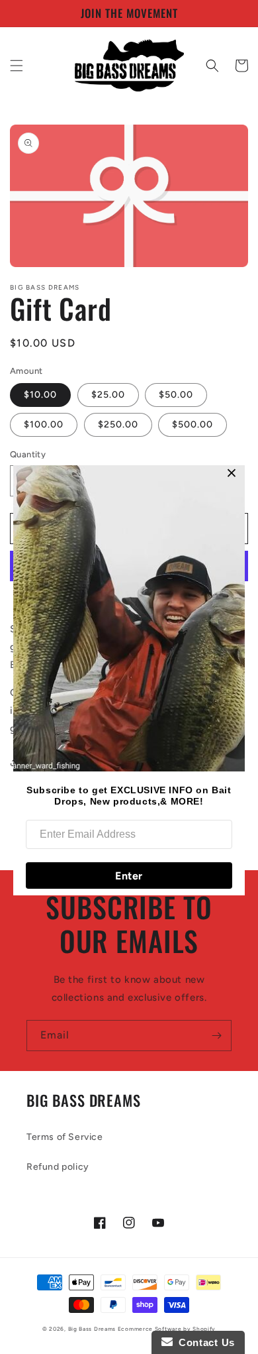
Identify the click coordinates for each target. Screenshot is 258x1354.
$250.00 (118, 424)
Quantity (28, 454)
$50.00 (176, 394)
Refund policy (57, 1166)
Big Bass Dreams (92, 1329)
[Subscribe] (216, 1035)
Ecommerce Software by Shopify (167, 1329)
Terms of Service (64, 1137)
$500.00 (192, 424)
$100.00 (44, 424)
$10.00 (40, 394)
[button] (16, 65)
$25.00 (108, 394)
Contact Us (204, 1342)
